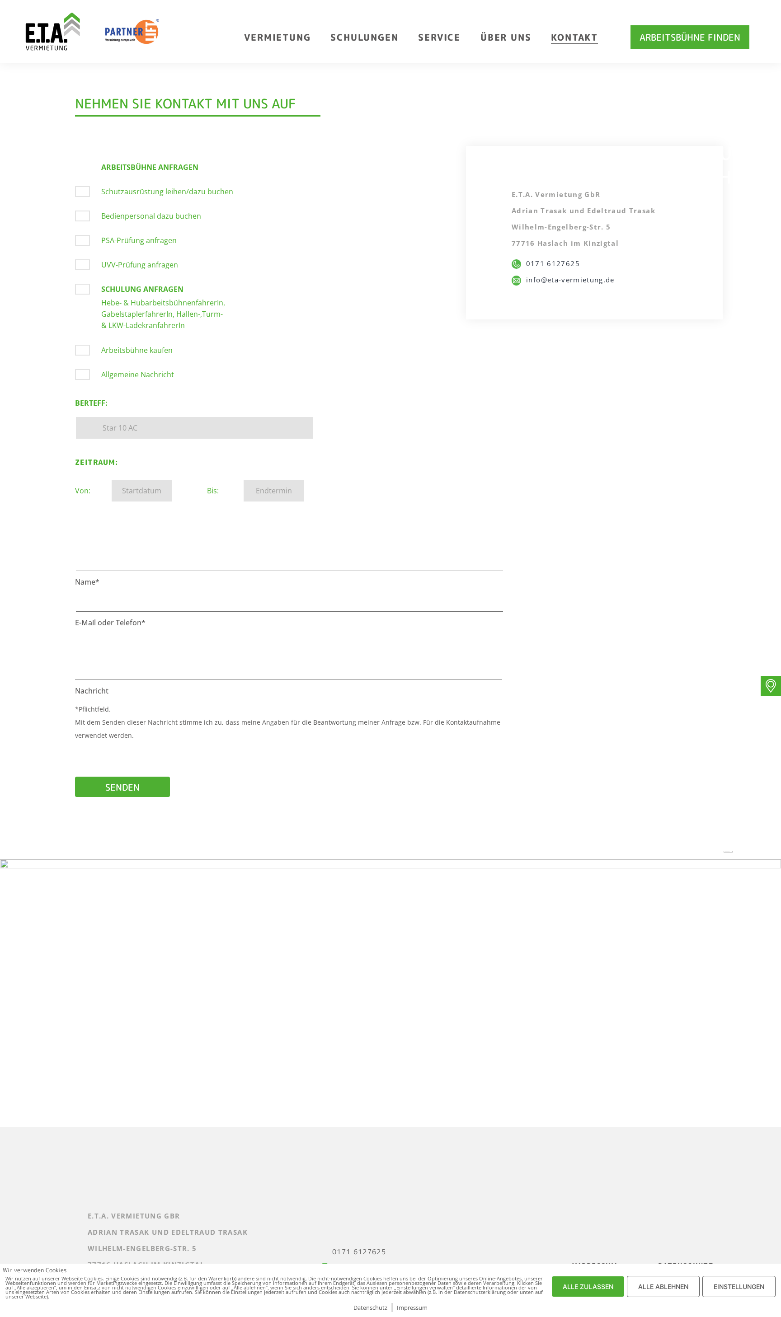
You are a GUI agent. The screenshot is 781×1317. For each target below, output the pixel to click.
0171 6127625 (550, 263)
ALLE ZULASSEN (588, 1286)
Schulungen (364, 37)
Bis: (213, 491)
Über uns (505, 37)
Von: (82, 491)
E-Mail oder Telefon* (110, 623)
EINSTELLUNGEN (739, 1286)
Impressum (412, 1307)
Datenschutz (370, 1307)
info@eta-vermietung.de (567, 279)
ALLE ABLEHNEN (663, 1286)
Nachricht (91, 691)
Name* (87, 582)
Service (439, 37)
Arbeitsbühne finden (690, 37)
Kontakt (574, 37)
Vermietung (277, 37)
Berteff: (91, 403)
